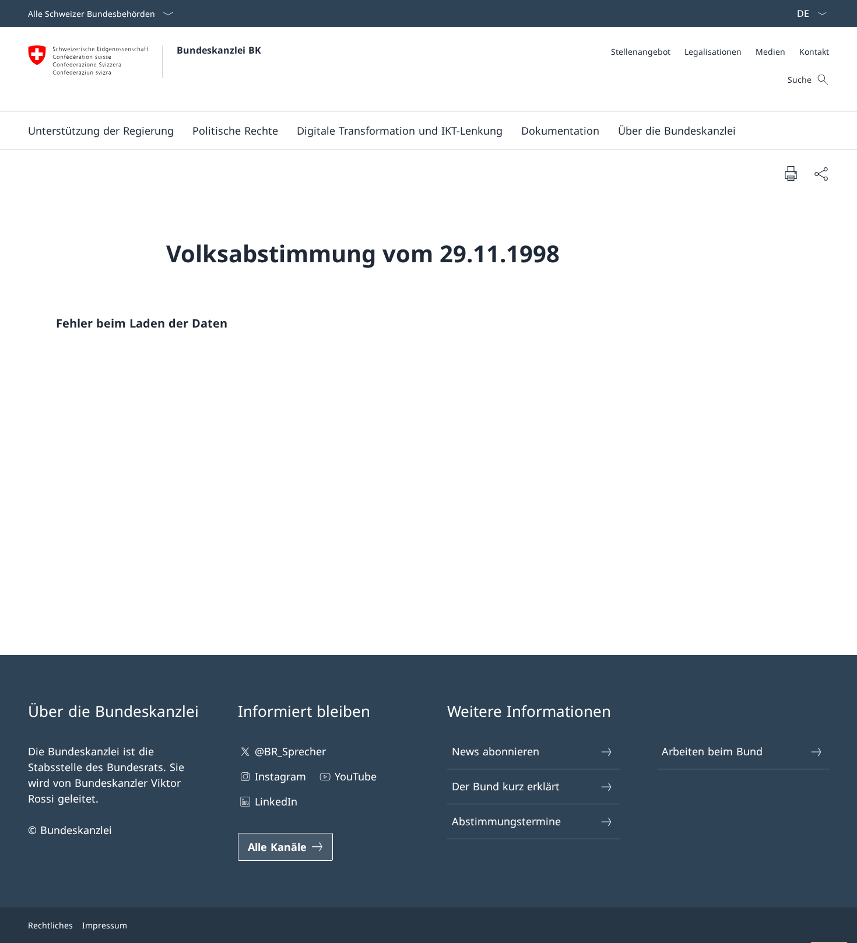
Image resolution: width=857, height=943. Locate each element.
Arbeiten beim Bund (712, 751)
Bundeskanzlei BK (219, 50)
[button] (101, 130)
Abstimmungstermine (506, 821)
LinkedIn (276, 801)
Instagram (280, 776)
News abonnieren (495, 751)
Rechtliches (50, 925)
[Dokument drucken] (790, 173)
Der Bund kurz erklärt (506, 786)
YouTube (356, 776)
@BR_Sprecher (290, 751)
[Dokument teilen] (821, 173)
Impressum (104, 925)
